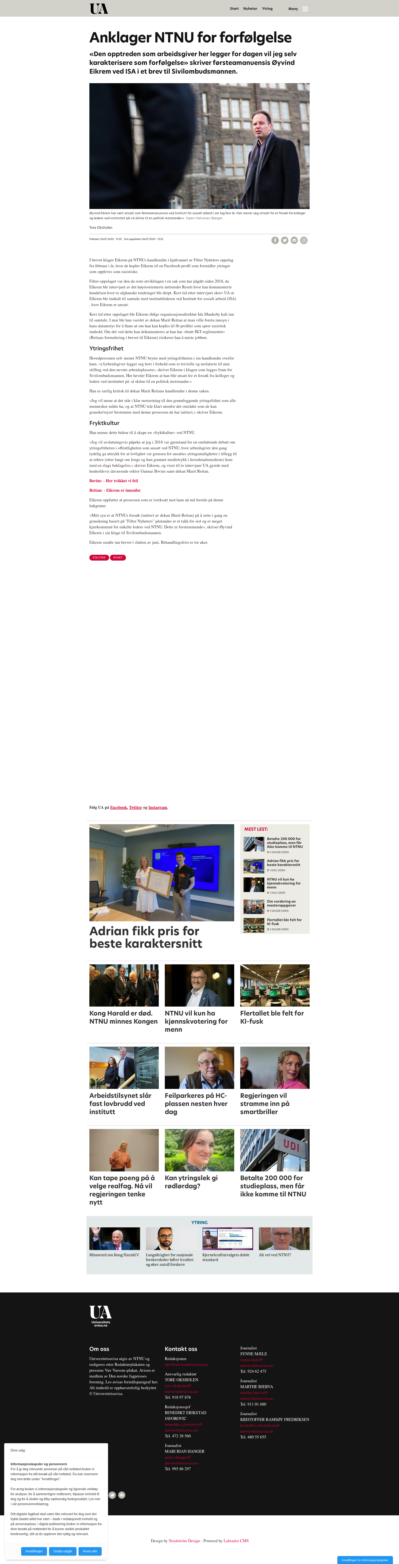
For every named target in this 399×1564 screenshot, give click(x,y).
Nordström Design (184, 1540)
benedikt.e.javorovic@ (183, 1424)
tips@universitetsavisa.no (186, 1364)
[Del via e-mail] (294, 240)
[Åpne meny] (305, 9)
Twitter (135, 807)
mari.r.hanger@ (178, 1457)
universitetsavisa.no (181, 1391)
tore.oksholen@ (178, 1385)
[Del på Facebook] (275, 240)
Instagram (157, 807)
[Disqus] (199, 632)
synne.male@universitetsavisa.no (256, 1362)
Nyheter (250, 8)
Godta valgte (62, 1551)
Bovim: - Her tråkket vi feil (113, 481)
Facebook (118, 807)
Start (234, 8)
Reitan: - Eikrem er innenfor (115, 490)
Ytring (267, 8)
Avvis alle (90, 1551)
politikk (99, 557)
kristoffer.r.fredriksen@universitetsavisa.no (260, 1428)
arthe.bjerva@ (256, 1392)
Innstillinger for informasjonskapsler (365, 1560)
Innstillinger (34, 1551)
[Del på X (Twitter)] (284, 240)
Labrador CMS (236, 1540)
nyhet (118, 557)
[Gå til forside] (99, 9)
